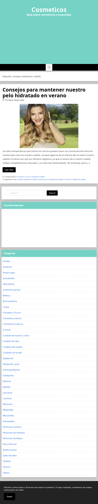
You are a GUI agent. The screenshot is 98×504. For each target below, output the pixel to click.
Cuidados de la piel (12, 352)
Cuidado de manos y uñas (16, 335)
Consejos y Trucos (23, 177)
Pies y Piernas (10, 444)
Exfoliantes (8, 375)
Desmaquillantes (11, 369)
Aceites (6, 261)
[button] (49, 67)
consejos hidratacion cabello (27, 179)
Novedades (8, 421)
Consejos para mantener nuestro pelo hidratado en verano (44, 92)
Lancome (7, 392)
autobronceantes (11, 289)
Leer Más (9, 169)
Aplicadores (9, 283)
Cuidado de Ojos (11, 341)
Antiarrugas (9, 272)
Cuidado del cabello (38, 177)
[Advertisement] (49, 39)
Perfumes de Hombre (14, 432)
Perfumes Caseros (12, 426)
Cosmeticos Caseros (13, 323)
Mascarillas (8, 415)
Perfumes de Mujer (12, 438)
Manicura (8, 404)
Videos (6, 472)
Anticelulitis (8, 278)
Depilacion (8, 358)
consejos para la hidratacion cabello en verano (54, 179)
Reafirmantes (10, 449)
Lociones (7, 398)
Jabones (7, 381)
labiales (6, 386)
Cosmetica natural (12, 318)
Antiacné (7, 266)
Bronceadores (10, 301)
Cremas (7, 329)
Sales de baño (10, 455)
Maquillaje (8, 409)
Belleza (6, 295)
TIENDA (6, 461)
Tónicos (6, 466)
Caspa (6, 306)
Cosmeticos (49, 9)
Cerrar (9, 497)
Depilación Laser (11, 364)
